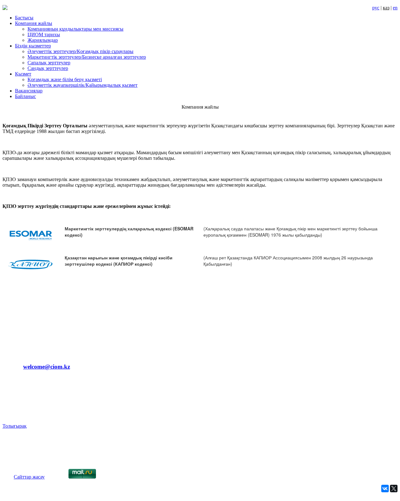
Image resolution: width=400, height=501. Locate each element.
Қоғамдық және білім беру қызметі (65, 79)
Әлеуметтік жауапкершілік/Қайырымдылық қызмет (83, 85)
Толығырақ (14, 426)
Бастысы (24, 17)
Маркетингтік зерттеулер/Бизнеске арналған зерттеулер (87, 57)
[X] (394, 488)
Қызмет (23, 73)
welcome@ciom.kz (46, 366)
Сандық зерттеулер (48, 68)
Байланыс (25, 96)
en (395, 7)
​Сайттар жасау (29, 476)
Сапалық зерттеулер (49, 62)
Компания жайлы (33, 23)
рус (375, 7)
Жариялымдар (43, 40)
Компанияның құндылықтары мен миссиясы (75, 29)
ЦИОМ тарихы (44, 34)
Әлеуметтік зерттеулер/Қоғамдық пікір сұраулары (80, 51)
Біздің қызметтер (33, 45)
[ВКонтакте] (385, 488)
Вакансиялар (28, 90)
